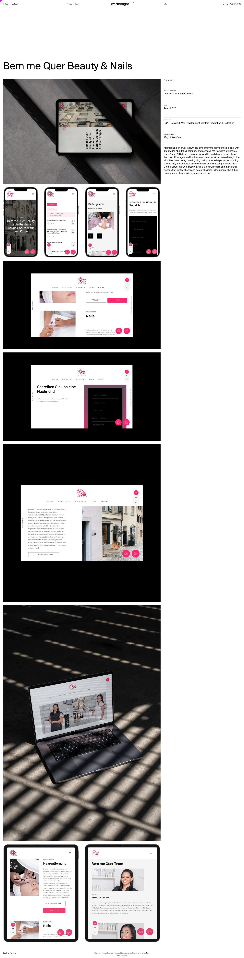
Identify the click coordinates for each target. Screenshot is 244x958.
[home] (122, 3)
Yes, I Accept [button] (122, 955)
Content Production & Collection (217, 123)
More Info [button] (145, 953)
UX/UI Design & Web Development (182, 123)
